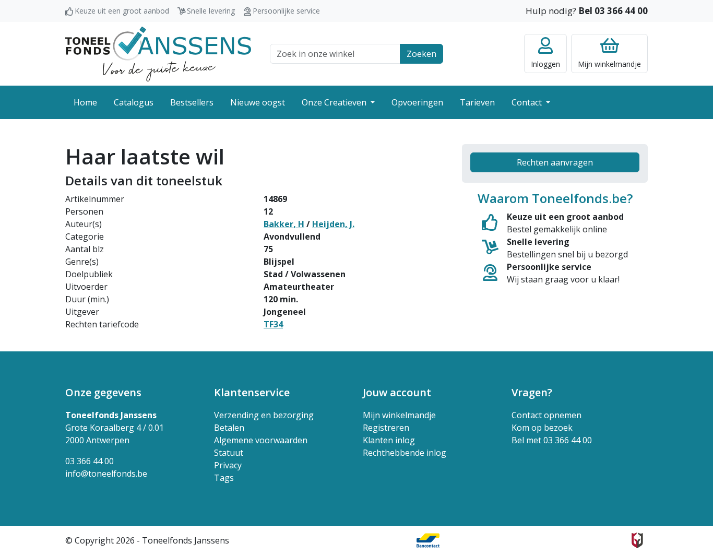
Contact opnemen (546, 415)
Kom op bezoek (542, 427)
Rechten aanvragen (555, 162)
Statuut (228, 452)
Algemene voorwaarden (260, 440)
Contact (528, 102)
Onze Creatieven (335, 102)
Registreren (386, 427)
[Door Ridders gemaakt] (637, 540)
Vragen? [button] (532, 392)
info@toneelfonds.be (106, 473)
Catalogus (133, 102)
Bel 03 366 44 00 (613, 11)
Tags (224, 477)
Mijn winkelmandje (399, 415)
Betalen (229, 427)
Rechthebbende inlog (404, 452)
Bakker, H (284, 224)
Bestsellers (191, 102)
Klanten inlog (389, 440)
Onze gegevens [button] (103, 392)
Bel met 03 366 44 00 (552, 440)
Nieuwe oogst (257, 102)
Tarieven (477, 102)
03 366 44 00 (89, 461)
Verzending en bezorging (264, 415)
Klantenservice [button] (252, 392)
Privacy (228, 465)
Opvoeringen (417, 102)
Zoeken (421, 54)
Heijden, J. (333, 224)
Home (85, 102)
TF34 (273, 324)
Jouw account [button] (397, 392)
